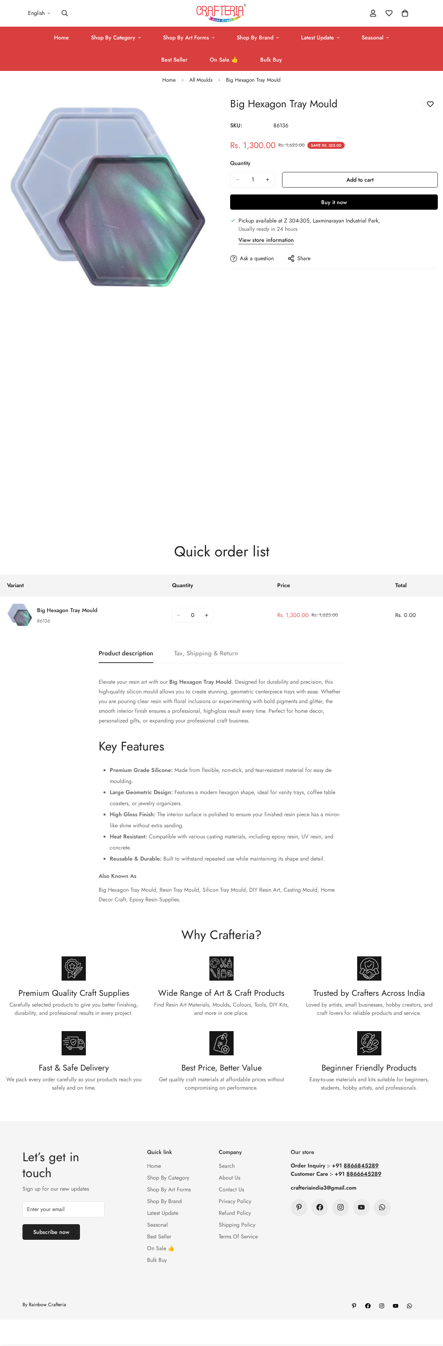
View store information (266, 240)
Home (61, 38)
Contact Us (231, 1189)
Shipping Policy (237, 1224)
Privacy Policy (235, 1201)
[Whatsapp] (382, 1207)
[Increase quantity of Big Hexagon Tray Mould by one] (267, 179)
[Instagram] (340, 1207)
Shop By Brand (255, 38)
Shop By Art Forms (186, 38)
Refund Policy (235, 1213)
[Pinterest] (299, 1207)
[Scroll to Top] (429, 1308)
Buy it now (334, 202)
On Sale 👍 (224, 60)
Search (227, 1166)
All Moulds (201, 80)
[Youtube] (361, 1207)
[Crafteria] (222, 13)
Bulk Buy (271, 60)
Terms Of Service (238, 1236)
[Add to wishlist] (430, 104)
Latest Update (317, 38)
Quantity (240, 163)
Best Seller (174, 60)
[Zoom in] (207, 109)
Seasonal (372, 38)
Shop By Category (113, 38)
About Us (229, 1177)
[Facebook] (319, 1207)
